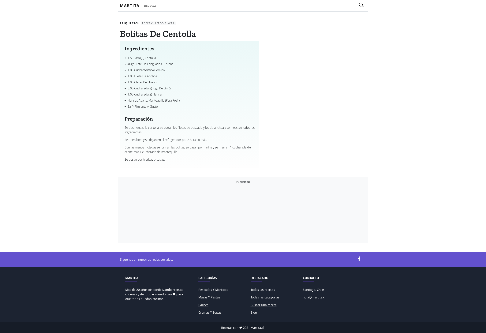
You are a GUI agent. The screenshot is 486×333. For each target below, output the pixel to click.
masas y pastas (209, 297)
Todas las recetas (263, 290)
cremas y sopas (209, 312)
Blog (254, 312)
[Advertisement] (234, 213)
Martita (130, 5)
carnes (203, 305)
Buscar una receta (264, 305)
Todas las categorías (265, 297)
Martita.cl (257, 328)
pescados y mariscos (213, 290)
